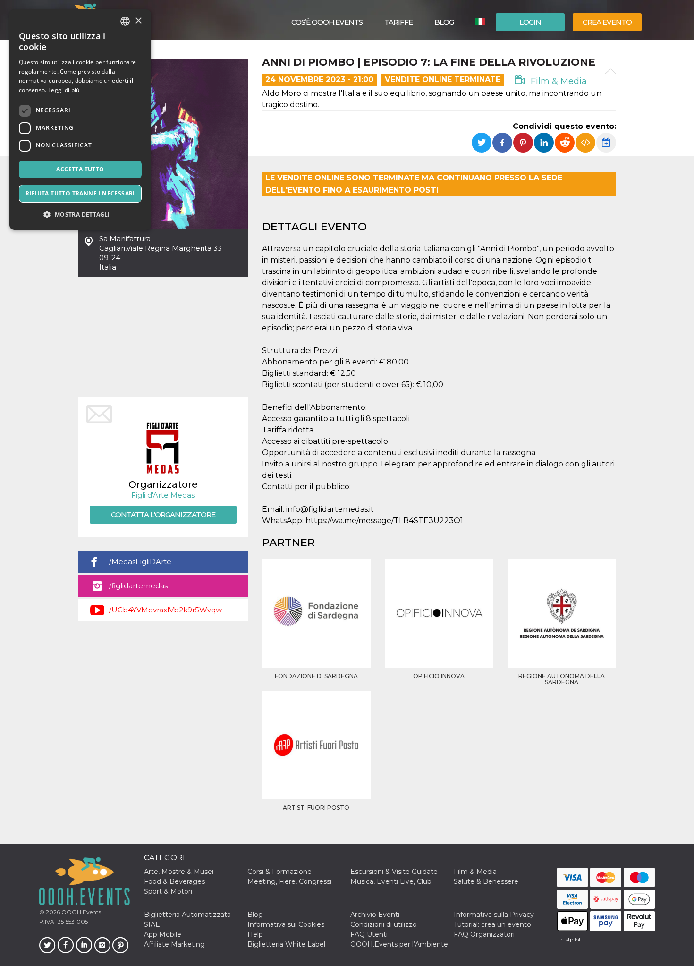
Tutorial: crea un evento (492, 924)
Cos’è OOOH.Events (327, 21)
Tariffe (398, 21)
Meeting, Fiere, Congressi (289, 881)
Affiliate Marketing (174, 944)
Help (255, 934)
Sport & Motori (168, 891)
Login (530, 21)
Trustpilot (569, 939)
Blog (444, 21)
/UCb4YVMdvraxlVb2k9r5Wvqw (165, 609)
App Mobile (162, 934)
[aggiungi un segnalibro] (610, 66)
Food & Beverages (174, 881)
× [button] (138, 21)
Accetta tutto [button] (80, 169)
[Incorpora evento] (585, 143)
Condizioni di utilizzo (383, 924)
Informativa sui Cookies (285, 924)
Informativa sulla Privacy (494, 914)
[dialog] (80, 119)
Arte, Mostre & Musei (178, 871)
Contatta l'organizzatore (163, 514)
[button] (80, 214)
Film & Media (557, 81)
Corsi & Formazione (279, 871)
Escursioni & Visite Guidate (394, 871)
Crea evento (607, 21)
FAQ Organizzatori (484, 934)
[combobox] (125, 21)
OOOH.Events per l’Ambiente (399, 944)
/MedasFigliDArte (140, 561)
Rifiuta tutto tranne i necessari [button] (80, 193)
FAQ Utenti (369, 934)
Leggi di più (64, 90)
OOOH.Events (80, 911)
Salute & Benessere (486, 881)
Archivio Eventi (374, 914)
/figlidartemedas (138, 585)
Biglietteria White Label (286, 944)
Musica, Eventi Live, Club (391, 881)
